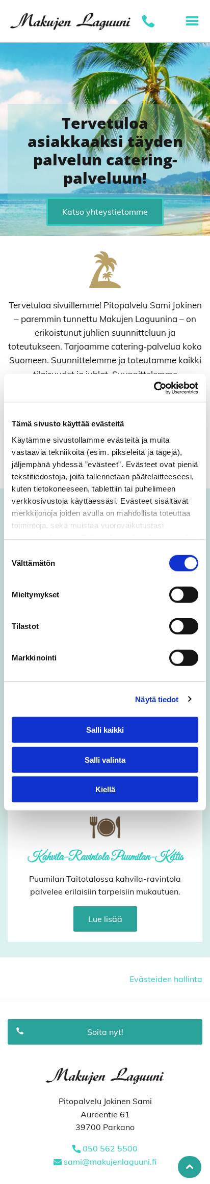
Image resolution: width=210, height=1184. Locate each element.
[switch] (183, 595)
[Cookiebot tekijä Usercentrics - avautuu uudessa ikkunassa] (153, 387)
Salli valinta (105, 759)
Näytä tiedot (156, 699)
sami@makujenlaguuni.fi (110, 1162)
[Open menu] (192, 21)
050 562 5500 (110, 1148)
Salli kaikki (105, 730)
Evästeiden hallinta (165, 979)
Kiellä (105, 789)
